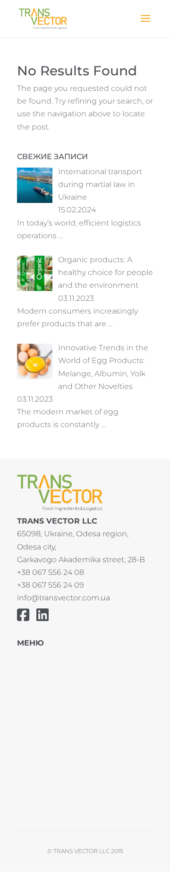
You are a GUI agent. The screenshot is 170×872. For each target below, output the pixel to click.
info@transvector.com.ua (63, 597)
